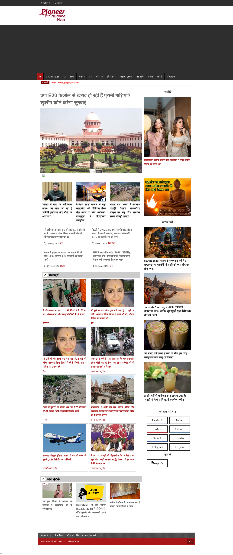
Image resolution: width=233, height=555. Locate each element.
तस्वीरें (150, 76)
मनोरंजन (99, 76)
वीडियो (159, 76)
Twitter (179, 420)
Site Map (59, 535)
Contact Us (73, 535)
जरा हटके (140, 76)
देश (64, 76)
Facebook (157, 420)
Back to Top (190, 541)
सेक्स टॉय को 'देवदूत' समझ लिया (106, 273)
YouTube (157, 429)
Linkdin (180, 438)
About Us (46, 535)
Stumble (157, 438)
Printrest (179, 429)
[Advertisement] (116, 49)
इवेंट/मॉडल (111, 76)
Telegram (179, 446)
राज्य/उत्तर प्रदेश (52, 76)
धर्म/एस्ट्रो (171, 76)
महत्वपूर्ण (53, 274)
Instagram (157, 446)
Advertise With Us (92, 535)
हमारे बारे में (46, 3)
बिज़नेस (81, 76)
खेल (90, 76)
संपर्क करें (59, 3)
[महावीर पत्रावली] (167, 215)
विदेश (72, 76)
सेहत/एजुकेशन (126, 76)
